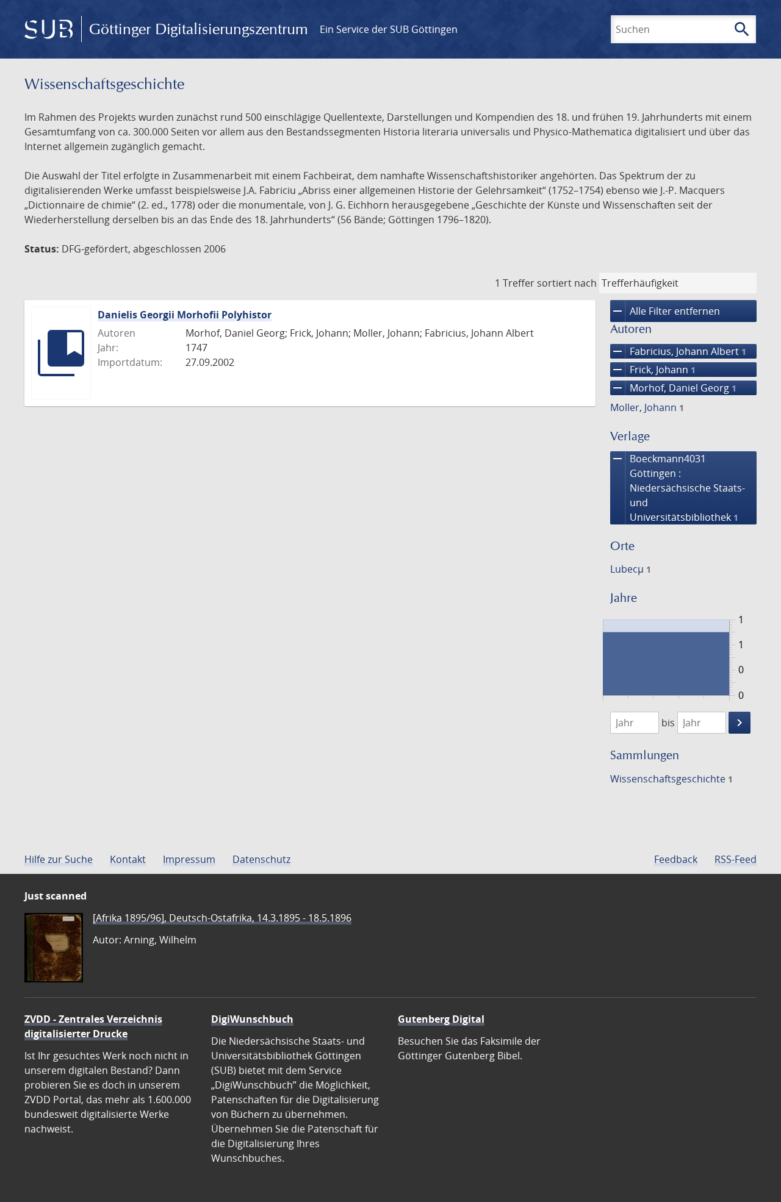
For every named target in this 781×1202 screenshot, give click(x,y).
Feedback (675, 859)
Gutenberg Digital (441, 1019)
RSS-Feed (735, 859)
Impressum (189, 859)
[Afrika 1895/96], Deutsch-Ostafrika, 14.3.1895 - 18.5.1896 (222, 918)
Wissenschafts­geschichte (671, 778)
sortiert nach (567, 283)
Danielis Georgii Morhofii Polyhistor (185, 314)
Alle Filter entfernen (665, 311)
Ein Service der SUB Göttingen (389, 29)
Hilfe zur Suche (58, 859)
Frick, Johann (653, 369)
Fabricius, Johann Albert (678, 351)
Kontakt (128, 859)
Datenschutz (261, 859)
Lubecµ (630, 569)
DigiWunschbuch (252, 1019)
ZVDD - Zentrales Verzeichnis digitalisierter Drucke (93, 1026)
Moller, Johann (647, 407)
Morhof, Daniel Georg (673, 388)
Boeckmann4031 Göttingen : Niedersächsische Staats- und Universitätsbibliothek (677, 487)
